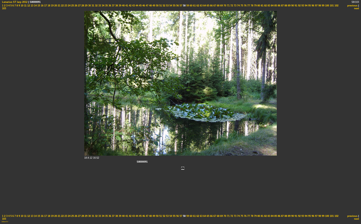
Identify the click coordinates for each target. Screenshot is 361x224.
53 (167, 5)
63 (200, 5)
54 (170, 5)
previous (352, 5)
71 (228, 5)
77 (248, 5)
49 (153, 5)
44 (136, 5)
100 (326, 5)
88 (285, 5)
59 (187, 5)
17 (45, 5)
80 (258, 5)
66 (211, 5)
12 (28, 5)
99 (322, 5)
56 (177, 5)
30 (89, 5)
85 (275, 5)
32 (96, 5)
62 (197, 5)
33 (99, 5)
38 (116, 5)
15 (38, 5)
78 (251, 5)
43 (133, 5)
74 (238, 5)
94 (305, 5)
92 (299, 5)
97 (316, 5)
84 (272, 5)
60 (190, 5)
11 (25, 5)
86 (278, 5)
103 (4, 8)
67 (214, 5)
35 (106, 5)
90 (292, 5)
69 (221, 5)
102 (336, 5)
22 (62, 5)
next (356, 8)
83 (268, 5)
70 (224, 5)
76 (244, 5)
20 (55, 5)
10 (21, 5)
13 (31, 5)
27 (79, 5)
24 (69, 5)
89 (288, 5)
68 (217, 5)
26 (75, 5)
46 (143, 5)
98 (319, 5)
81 (261, 5)
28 (82, 5)
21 (58, 5)
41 (126, 5)
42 (129, 5)
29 (85, 5)
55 (173, 5)
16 (41, 5)
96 (312, 5)
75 (241, 5)
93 (302, 5)
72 (231, 5)
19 (52, 5)
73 (234, 5)
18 (48, 5)
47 (146, 5)
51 (160, 5)
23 (65, 5)
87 (282, 5)
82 (265, 5)
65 (207, 5)
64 (204, 5)
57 (180, 5)
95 (309, 5)
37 (113, 5)
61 (194, 5)
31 (92, 5)
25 (72, 5)
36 (109, 5)
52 (163, 5)
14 (35, 5)
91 (295, 5)
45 (140, 5)
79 (255, 5)
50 (157, 5)
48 (150, 5)
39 (119, 5)
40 (123, 5)
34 (102, 5)
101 (331, 5)
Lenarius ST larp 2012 (14, 2)
